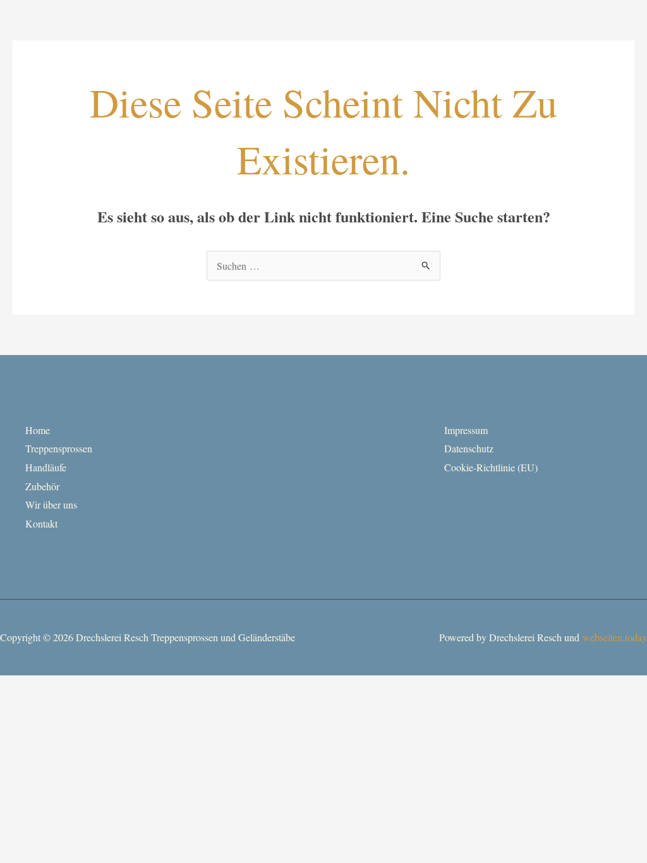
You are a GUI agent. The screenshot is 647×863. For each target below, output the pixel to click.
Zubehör (42, 486)
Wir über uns (51, 504)
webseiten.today (615, 637)
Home (37, 430)
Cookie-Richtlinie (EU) (491, 467)
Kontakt (41, 523)
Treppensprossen (58, 448)
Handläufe (45, 467)
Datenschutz (468, 448)
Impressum (466, 430)
